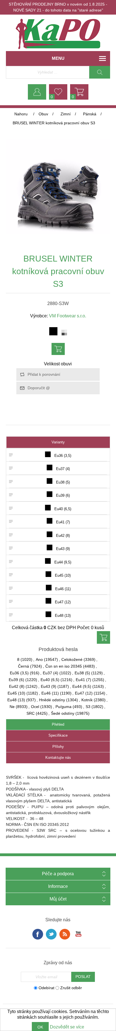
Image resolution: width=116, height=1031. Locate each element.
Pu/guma (63, 706)
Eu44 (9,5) (81, 686)
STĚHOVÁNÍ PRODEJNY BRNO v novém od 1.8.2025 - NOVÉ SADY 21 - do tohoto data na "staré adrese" (58, 7)
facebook (37, 934)
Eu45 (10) (16, 693)
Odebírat (46, 988)
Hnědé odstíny (52, 700)
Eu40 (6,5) (50, 679)
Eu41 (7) (83, 679)
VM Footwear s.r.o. (67, 315)
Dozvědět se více (67, 1027)
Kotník (87, 700)
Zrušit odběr (71, 988)
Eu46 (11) (50, 693)
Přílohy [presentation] (58, 746)
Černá (23, 666)
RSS (64, 934)
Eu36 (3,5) (19, 673)
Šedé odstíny (62, 713)
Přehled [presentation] (58, 724)
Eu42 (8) (16, 686)
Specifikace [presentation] (58, 735)
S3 (88, 706)
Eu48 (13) (16, 700)
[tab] (58, 724)
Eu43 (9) (48, 686)
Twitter (51, 934)
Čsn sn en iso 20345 (63, 666)
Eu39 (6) (16, 679)
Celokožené (71, 659)
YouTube (78, 934)
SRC (30, 713)
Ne (12, 706)
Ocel (35, 706)
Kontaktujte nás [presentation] (58, 757)
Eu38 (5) (82, 673)
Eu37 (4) (50, 673)
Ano (39, 659)
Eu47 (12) (84, 693)
